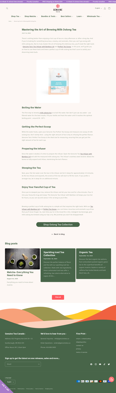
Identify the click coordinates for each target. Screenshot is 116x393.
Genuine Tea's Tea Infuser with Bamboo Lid (38, 47)
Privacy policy (29, 388)
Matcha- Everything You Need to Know (20, 274)
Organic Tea (86, 252)
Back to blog (59, 234)
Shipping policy (49, 388)
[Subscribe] (38, 364)
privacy (78, 349)
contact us (79, 345)
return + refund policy (83, 338)
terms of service (81, 352)
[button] (7, 8)
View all (58, 297)
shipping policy (81, 342)
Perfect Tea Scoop (64, 47)
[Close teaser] (14, 391)
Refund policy (21, 388)
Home (10, 21)
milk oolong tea (46, 113)
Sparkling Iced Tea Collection (54, 254)
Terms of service (39, 388)
